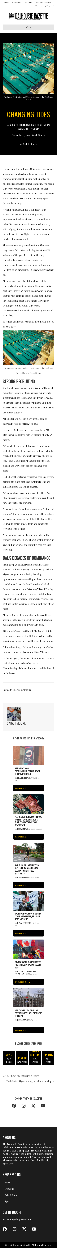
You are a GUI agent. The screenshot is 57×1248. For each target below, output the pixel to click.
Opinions (9, 1188)
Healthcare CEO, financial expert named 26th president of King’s (28, 1013)
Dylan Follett (24, 923)
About (6, 2)
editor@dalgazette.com (19, 1219)
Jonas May (22, 829)
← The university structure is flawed (21, 1075)
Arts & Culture (12, 1195)
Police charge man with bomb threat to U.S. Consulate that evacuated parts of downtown (28, 820)
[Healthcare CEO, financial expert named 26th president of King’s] (28, 997)
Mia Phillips (23, 778)
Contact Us (28, 2)
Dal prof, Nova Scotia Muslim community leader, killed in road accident (28, 916)
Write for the (43, 2)
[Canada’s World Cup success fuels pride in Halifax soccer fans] (28, 948)
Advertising (16, 2)
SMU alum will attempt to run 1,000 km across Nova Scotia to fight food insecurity (27, 869)
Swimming (26, 689)
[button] (14, 1106)
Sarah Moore (38, 135)
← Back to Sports (28, 144)
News (7, 1182)
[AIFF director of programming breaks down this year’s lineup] (28, 755)
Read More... (21, 788)
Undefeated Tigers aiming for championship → (30, 1081)
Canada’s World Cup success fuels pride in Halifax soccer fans (28, 965)
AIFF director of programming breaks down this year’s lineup (27, 771)
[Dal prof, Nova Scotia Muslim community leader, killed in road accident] (28, 900)
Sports (16, 689)
